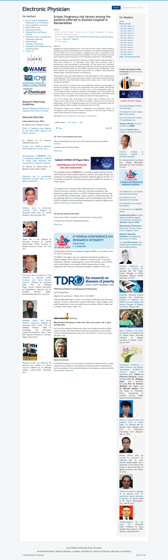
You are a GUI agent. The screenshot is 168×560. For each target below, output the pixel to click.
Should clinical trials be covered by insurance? (131, 456)
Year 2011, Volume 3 (71, 39)
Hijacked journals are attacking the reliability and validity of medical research (36, 365)
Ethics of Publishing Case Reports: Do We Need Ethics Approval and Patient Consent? (36, 130)
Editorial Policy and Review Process (36, 33)
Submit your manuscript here (72, 202)
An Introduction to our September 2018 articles (128, 198)
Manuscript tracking (33, 29)
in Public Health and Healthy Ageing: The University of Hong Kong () (131, 218)
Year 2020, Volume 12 (127, 28)
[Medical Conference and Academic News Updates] (131, 82)
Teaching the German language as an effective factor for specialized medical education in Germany (131, 495)
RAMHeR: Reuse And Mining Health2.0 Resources (36, 321)
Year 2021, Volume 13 (127, 26)
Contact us (30, 51)
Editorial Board (31, 41)
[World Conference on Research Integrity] (131, 177)
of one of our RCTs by (130, 124)
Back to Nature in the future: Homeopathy (131, 331)
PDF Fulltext (72, 122)
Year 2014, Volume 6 (126, 38)
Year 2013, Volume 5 (126, 45)
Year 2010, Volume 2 (126, 52)
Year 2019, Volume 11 (127, 31)
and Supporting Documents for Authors (129, 236)
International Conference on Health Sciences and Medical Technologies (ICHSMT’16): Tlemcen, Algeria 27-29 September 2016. (131, 369)
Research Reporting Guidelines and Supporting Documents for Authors (35, 109)
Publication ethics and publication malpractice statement (38, 38)
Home (121, 21)
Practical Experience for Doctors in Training (131, 267)
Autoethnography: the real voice (131, 523)
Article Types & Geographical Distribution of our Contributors (37, 21)
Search (116, 7)
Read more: (105, 266)
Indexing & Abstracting (34, 44)
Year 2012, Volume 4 (126, 47)
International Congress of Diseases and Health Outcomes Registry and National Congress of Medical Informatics (131, 302)
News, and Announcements (129, 56)
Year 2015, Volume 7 (126, 42)
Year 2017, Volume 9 (126, 35)
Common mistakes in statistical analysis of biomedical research (131, 154)
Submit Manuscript (33, 27)
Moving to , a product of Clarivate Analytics (130, 130)
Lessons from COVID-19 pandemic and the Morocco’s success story (36, 147)
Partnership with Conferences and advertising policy (38, 47)
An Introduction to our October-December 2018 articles (131, 192)
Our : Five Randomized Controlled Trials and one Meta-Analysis (130, 244)
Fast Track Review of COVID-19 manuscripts (130, 107)
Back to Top (141, 555)
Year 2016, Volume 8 (126, 40)
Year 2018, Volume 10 (127, 33)
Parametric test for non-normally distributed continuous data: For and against (36, 178)
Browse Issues (125, 23)
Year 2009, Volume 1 (126, 54)
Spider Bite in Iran (30, 239)
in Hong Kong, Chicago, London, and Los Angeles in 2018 (130, 228)
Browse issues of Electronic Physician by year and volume (90, 36)
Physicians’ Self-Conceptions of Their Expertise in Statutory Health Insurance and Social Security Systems (36, 278)
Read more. (58, 151)
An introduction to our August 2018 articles (130, 204)
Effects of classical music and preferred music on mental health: (131, 422)
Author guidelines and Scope (36, 25)
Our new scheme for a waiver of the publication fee (130, 118)
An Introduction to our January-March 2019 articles (131, 112)
